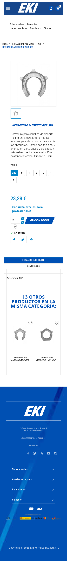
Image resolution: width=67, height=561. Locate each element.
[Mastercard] (31, 509)
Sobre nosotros (17, 24)
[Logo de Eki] (28, 8)
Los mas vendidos (18, 28)
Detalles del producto (33, 260)
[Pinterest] (31, 239)
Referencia (12, 278)
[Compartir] (14, 239)
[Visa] (39, 509)
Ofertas (47, 28)
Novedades (35, 28)
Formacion (32, 24)
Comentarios (33, 266)
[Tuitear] (23, 239)
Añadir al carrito (40, 220)
